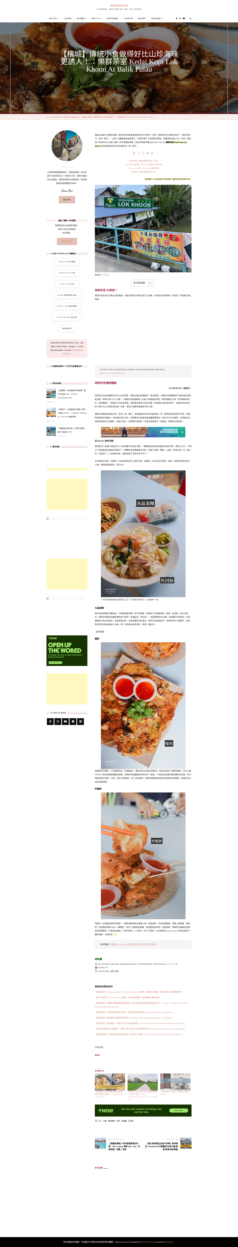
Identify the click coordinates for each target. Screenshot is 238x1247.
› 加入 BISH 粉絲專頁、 (133, 164)
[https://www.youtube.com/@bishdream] (65, 721)
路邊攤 (124, 1121)
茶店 (118, 1121)
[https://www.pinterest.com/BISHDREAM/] (80, 721)
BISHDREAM (119, 5)
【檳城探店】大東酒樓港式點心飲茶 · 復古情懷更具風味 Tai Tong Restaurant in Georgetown (134, 1012)
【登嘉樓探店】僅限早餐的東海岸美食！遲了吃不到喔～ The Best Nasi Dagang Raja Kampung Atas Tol (138, 1034)
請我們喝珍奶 (67, 328)
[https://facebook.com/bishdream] (50, 721)
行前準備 (67, 18)
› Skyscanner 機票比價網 (150, 168)
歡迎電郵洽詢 (67, 241)
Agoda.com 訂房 (67, 284)
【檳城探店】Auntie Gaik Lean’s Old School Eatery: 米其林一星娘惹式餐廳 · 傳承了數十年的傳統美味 (138, 992)
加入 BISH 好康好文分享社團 (151, 164)
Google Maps (171, 964)
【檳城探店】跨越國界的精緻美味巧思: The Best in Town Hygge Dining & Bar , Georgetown (133, 1018)
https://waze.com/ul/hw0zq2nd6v (112, 373)
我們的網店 (156, 18)
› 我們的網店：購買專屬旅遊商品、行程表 (143, 161)
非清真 (130, 1121)
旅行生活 (52, 18)
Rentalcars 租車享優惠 (67, 306)
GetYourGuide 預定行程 (67, 317)
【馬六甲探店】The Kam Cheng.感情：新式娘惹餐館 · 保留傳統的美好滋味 (127, 997)
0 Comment (119, 84)
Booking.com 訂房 (67, 273)
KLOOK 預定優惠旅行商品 (67, 295)
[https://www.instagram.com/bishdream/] (57, 721)
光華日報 (106, 275)
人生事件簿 (128, 18)
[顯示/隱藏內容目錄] (149, 283)
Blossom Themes (147, 1242)
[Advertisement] (66, 494)
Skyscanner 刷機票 (67, 262)
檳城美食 (111, 1121)
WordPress (169, 1242)
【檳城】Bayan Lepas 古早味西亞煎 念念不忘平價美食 (134, 944)
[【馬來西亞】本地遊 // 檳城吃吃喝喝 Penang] (175, 1082)
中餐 (105, 1121)
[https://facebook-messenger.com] (73, 721)
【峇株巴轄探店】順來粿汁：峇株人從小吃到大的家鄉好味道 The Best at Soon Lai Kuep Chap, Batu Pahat (140, 1029)
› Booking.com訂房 (134, 168)
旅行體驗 (80, 18)
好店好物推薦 (112, 18)
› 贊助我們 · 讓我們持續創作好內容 (143, 172)
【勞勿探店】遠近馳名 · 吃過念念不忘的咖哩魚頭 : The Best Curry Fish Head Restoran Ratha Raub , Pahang (140, 1023)
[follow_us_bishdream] (143, 429)
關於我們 (142, 18)
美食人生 (95, 18)
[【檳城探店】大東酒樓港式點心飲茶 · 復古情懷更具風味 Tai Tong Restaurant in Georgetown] (110, 1082)
